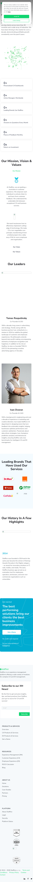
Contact (2, 875)
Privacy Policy (14, 872)
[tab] (16, 171)
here (9, 12)
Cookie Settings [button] (16, 20)
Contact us (6, 646)
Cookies (23, 872)
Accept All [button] (16, 16)
